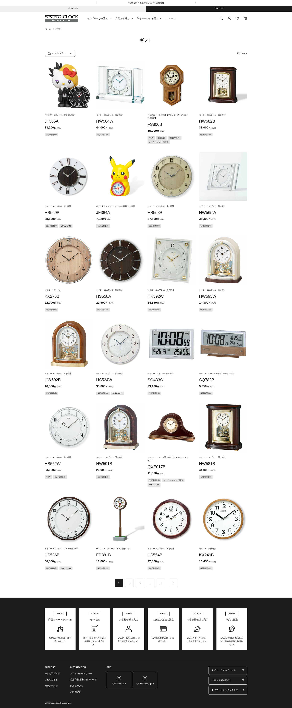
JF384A (103, 212)
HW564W (104, 121)
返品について (76, 686)
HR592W (156, 296)
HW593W (207, 296)
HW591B (104, 463)
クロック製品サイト (222, 680)
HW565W (207, 212)
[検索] (221, 18)
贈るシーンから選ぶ (147, 18)
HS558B (155, 212)
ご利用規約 (75, 692)
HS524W (104, 380)
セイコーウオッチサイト (224, 670)
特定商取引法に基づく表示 (83, 679)
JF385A (51, 121)
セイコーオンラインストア (225, 690)
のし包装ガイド (52, 673)
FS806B (155, 124)
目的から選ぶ (122, 18)
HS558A (103, 296)
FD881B (103, 555)
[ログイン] (229, 18)
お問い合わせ (51, 686)
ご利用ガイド (51, 679)
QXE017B (156, 467)
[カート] (245, 18)
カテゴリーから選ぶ (97, 18)
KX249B (206, 555)
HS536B (52, 555)
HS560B (52, 212)
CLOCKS (219, 8)
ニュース (170, 18)
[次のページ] (173, 583)
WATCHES (73, 8)
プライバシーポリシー (81, 673)
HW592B (53, 380)
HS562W (53, 463)
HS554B (155, 555)
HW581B (207, 463)
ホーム (48, 29)
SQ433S (155, 380)
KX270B (52, 296)
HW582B (207, 121)
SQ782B (206, 380)
